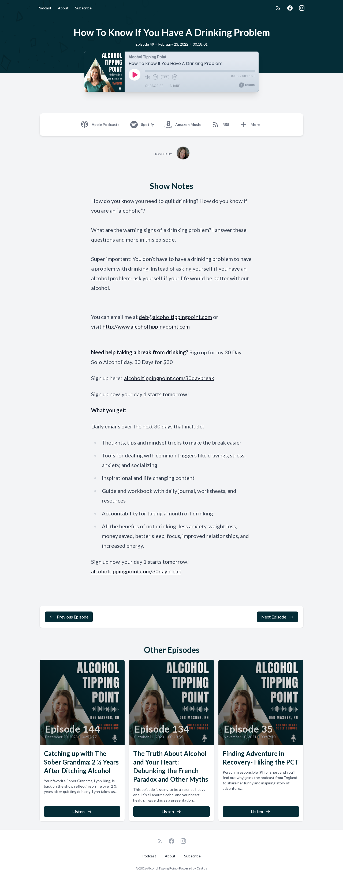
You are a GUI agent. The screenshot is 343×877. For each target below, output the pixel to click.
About (63, 8)
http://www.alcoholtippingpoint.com (146, 326)
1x (165, 77)
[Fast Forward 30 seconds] (174, 77)
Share (175, 85)
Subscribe (83, 8)
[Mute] (147, 77)
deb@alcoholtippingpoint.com (175, 317)
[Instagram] (302, 8)
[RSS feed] (278, 8)
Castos (201, 868)
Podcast (44, 8)
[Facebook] (290, 8)
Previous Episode (72, 616)
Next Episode (273, 616)
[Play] (134, 75)
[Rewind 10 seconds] (155, 77)
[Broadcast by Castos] (247, 85)
